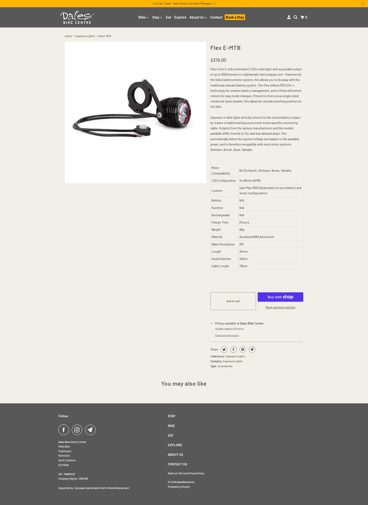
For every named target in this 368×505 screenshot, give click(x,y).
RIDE (171, 426)
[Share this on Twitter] (223, 349)
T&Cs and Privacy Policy (191, 473)
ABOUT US (175, 454)
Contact (216, 17)
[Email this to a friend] (251, 349)
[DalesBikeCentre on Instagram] (78, 429)
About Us (196, 17)
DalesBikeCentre (185, 481)
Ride (142, 17)
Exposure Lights (85, 36)
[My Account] (289, 17)
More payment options (280, 307)
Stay (156, 17)
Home (68, 36)
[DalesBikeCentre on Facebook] (64, 429)
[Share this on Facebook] (233, 349)
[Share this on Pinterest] (242, 349)
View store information (227, 335)
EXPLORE (175, 445)
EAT (171, 435)
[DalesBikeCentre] (77, 17)
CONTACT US (177, 464)
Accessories (225, 366)
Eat (168, 17)
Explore (180, 17)
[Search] (296, 17)
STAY (171, 416)
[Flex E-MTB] (135, 112)
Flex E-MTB (225, 47)
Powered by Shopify (179, 486)
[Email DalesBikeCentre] (91, 429)
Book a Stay (235, 17)
